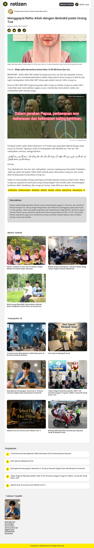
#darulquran (77, 190)
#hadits (44, 190)
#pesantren (66, 190)
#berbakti (35, 190)
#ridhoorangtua (24, 190)
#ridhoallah (12, 190)
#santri (58, 190)
